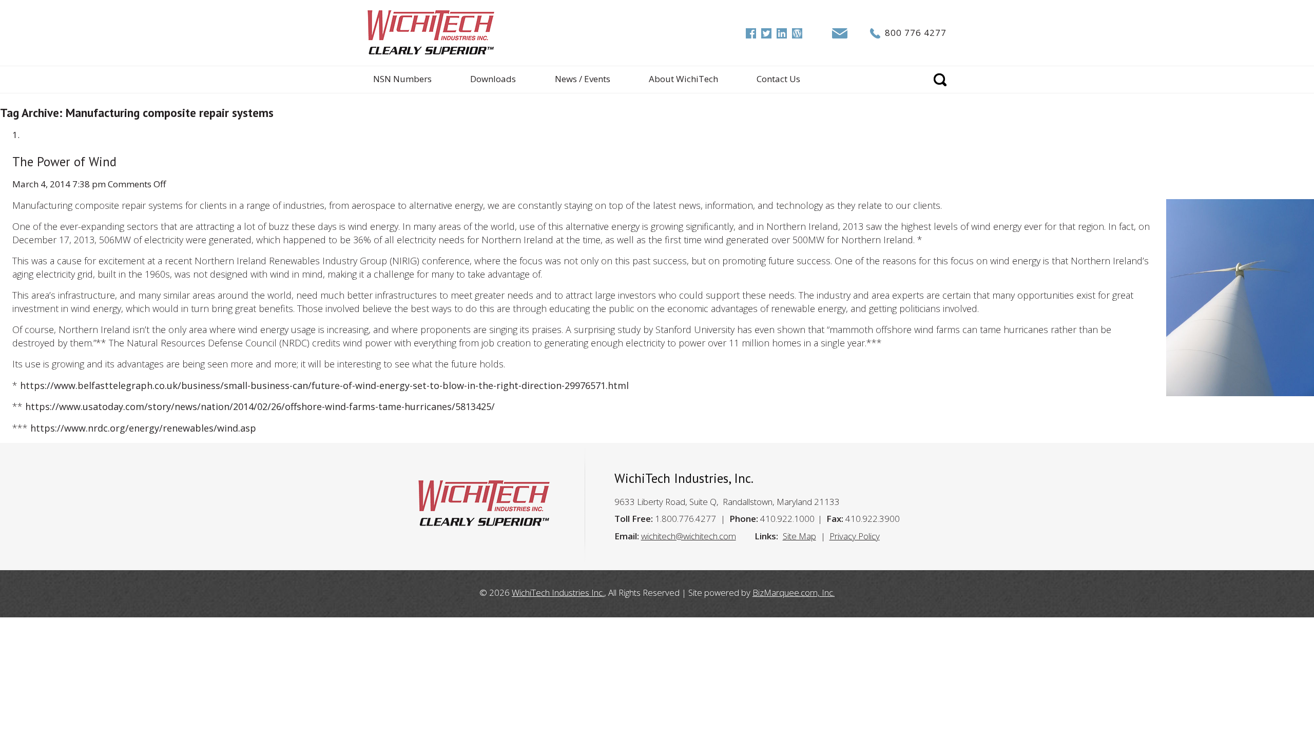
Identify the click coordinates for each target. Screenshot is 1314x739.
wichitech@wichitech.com (688, 536)
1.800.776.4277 (685, 518)
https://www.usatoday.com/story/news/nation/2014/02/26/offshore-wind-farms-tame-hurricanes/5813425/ (260, 406)
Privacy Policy (854, 536)
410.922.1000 (787, 518)
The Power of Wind (64, 161)
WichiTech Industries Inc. (558, 592)
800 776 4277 (915, 32)
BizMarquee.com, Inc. (793, 592)
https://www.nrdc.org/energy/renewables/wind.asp (143, 428)
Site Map (799, 536)
